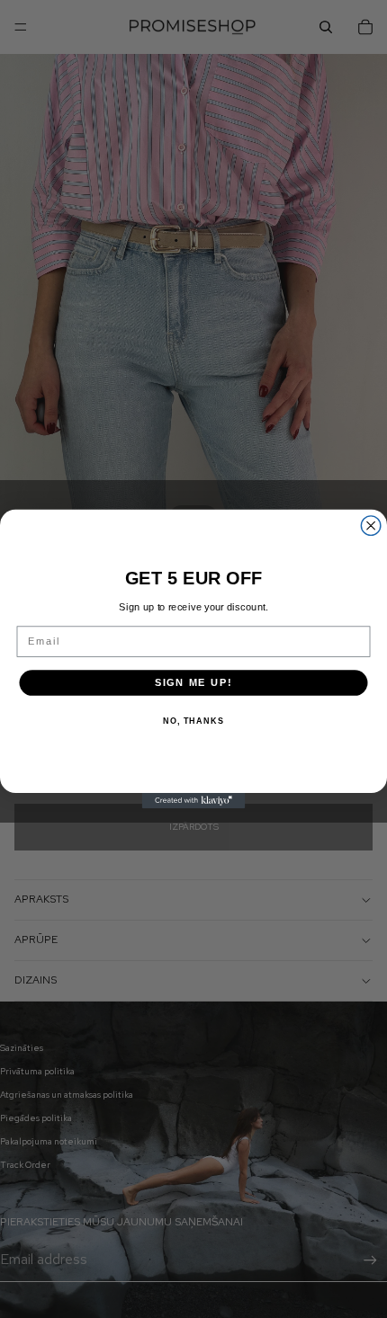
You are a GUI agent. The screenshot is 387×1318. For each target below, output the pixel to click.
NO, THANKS (193, 721)
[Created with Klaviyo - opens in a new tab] (194, 800)
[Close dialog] (371, 526)
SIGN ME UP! (194, 682)
